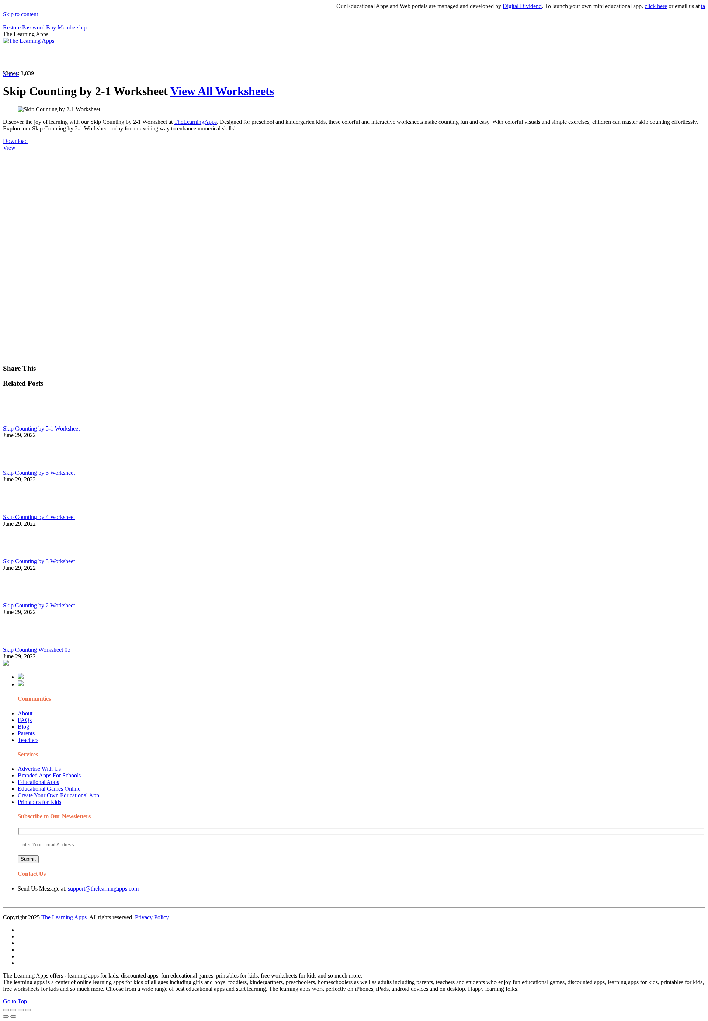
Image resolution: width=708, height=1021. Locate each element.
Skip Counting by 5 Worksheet (39, 473)
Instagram (274, 57)
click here (641, 6)
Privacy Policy (152, 917)
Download (15, 141)
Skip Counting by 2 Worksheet (39, 605)
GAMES (102, 57)
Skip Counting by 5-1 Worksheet (41, 428)
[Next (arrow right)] (13, 1016)
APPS (27, 57)
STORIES (135, 57)
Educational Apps (38, 782)
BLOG (191, 57)
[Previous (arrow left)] (6, 1016)
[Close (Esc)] (6, 1010)
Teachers (28, 740)
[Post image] (23, 422)
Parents (26, 733)
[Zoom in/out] (28, 1010)
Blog (23, 727)
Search (374, 57)
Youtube (301, 57)
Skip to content (20, 14)
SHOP (218, 57)
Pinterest (248, 57)
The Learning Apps (64, 917)
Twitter (324, 57)
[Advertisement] (224, 202)
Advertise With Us (39, 769)
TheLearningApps (195, 122)
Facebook (350, 57)
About (25, 713)
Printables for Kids (39, 802)
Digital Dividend (507, 6)
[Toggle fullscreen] (21, 1010)
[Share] (13, 1010)
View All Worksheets (222, 91)
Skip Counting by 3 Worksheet (39, 561)
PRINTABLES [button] (63, 57)
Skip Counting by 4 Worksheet (39, 517)
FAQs (25, 720)
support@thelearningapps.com (103, 888)
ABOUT (162, 57)
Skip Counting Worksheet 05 (36, 650)
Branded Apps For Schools (49, 775)
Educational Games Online (49, 788)
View (9, 147)
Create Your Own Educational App (58, 795)
